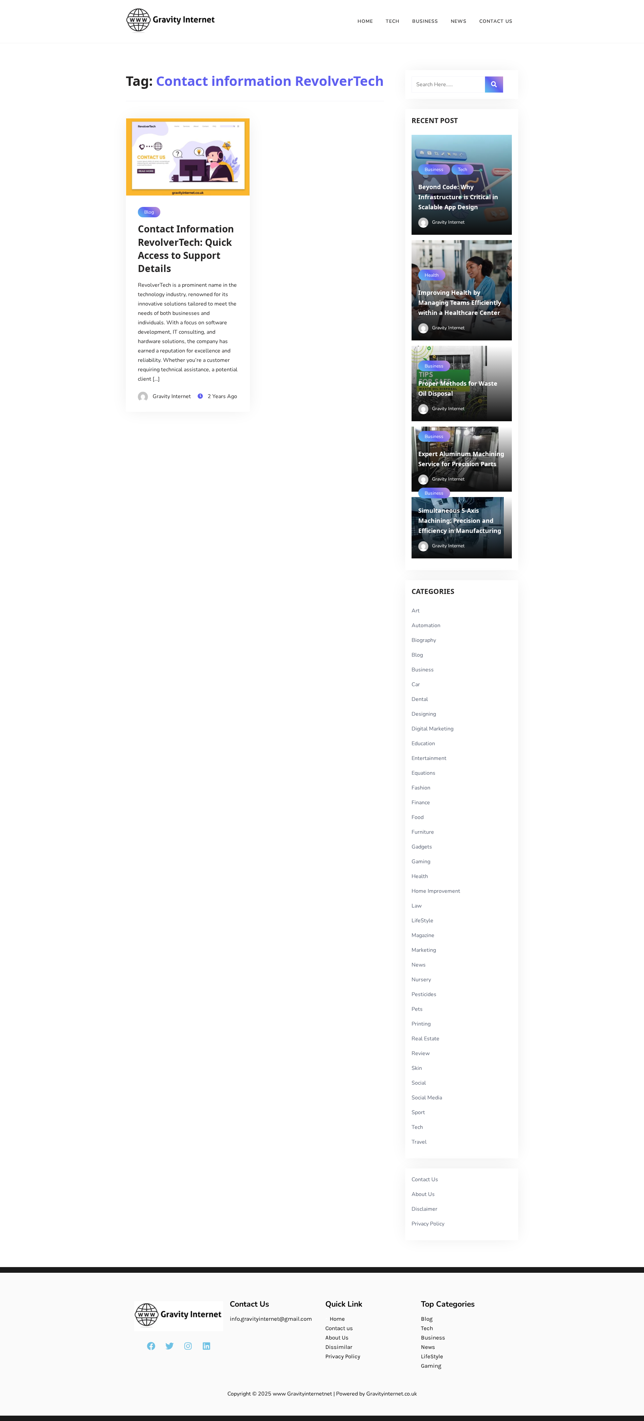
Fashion (421, 787)
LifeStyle (422, 920)
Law (417, 906)
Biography (424, 640)
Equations (423, 773)
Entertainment (429, 758)
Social (419, 1083)
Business (425, 21)
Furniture (423, 832)
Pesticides (424, 994)
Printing (421, 1024)
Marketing (424, 950)
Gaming (421, 861)
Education (423, 743)
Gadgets (422, 847)
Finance (421, 802)
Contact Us (496, 21)
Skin (417, 1068)
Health (432, 275)
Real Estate (425, 1038)
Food (418, 817)
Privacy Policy (428, 1223)
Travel (419, 1142)
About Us (423, 1194)
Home (365, 21)
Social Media (427, 1097)
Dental (420, 699)
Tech (392, 21)
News (459, 21)
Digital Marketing (432, 728)
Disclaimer (424, 1209)
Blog (149, 212)
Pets (417, 1009)
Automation (426, 625)
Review (421, 1053)
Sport (418, 1112)
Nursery (421, 979)
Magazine (423, 935)
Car (416, 684)
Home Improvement (436, 891)
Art (416, 610)
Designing (424, 714)
